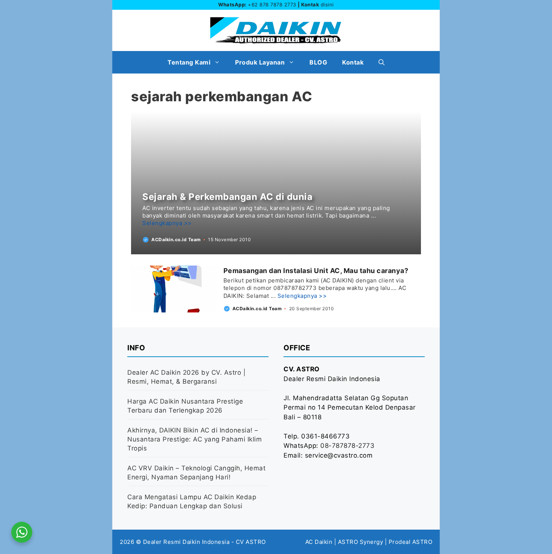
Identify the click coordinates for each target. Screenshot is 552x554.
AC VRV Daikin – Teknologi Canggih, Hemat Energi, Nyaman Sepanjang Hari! (196, 472)
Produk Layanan (260, 62)
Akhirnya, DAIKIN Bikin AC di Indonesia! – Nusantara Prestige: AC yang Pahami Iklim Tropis (194, 439)
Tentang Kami (188, 62)
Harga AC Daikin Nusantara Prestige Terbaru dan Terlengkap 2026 (185, 406)
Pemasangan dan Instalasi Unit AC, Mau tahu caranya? (316, 271)
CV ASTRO (251, 541)
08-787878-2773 (347, 445)
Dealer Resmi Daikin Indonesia (186, 541)
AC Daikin (319, 541)
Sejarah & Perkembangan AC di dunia (227, 196)
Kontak (352, 62)
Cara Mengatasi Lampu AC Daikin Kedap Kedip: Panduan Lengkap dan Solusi (191, 501)
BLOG (318, 62)
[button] (381, 62)
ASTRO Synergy (360, 541)
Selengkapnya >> (167, 223)
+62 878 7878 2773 (272, 5)
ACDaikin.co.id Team (176, 239)
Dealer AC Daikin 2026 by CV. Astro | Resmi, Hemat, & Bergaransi (186, 377)
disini (327, 5)
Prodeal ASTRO (411, 541)
